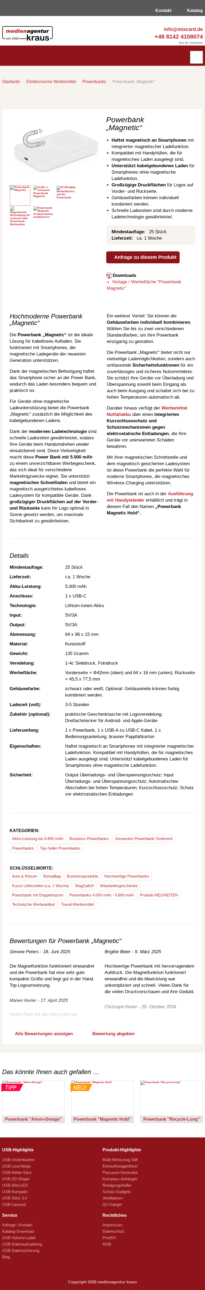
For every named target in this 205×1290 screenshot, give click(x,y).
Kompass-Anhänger (119, 1179)
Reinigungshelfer (117, 1185)
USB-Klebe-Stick (17, 1172)
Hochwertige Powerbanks (126, 876)
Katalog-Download (18, 1231)
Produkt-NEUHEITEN (159, 895)
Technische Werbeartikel (33, 904)
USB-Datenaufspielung (22, 1244)
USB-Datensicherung (20, 1250)
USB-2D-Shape (15, 1179)
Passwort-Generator (120, 1172)
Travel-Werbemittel (77, 904)
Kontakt (162, 10)
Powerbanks (94, 81)
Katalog (194, 10)
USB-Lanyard (14, 1204)
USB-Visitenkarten (18, 1159)
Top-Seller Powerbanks (60, 848)
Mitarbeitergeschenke (119, 885)
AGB (106, 1244)
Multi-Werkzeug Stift (120, 1159)
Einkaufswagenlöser (120, 1166)
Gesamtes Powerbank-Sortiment (143, 838)
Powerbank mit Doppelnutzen (37, 895)
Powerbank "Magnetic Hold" (102, 1119)
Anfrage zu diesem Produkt (144, 257)
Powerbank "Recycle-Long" (171, 1119)
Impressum (112, 1225)
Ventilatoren (112, 1198)
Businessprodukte (82, 876)
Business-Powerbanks (89, 838)
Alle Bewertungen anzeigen (43, 1033)
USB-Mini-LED (15, 1185)
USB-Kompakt (14, 1191)
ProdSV (109, 1237)
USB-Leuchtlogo (16, 1166)
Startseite (11, 81)
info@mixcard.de (183, 29)
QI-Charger (112, 1204)
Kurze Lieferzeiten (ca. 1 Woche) (40, 885)
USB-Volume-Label (19, 1237)
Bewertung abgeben (113, 1033)
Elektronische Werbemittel (51, 81)
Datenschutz (113, 1231)
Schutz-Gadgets (116, 1191)
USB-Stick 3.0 (14, 1198)
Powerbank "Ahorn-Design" (33, 1119)
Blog (6, 1257)
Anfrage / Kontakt (17, 1225)
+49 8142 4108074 (178, 36)
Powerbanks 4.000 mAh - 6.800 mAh (101, 895)
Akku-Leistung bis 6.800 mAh (37, 838)
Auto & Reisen (24, 876)
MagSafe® (84, 885)
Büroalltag (52, 876)
